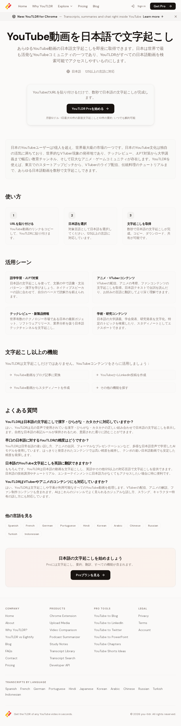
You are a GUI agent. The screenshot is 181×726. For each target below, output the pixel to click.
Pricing (83, 6)
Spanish (13, 525)
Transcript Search (62, 658)
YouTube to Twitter (108, 630)
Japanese (86, 689)
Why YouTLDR (42, 6)
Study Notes (59, 644)
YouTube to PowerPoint (111, 637)
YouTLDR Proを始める (88, 109)
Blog (96, 6)
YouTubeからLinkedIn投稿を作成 (123, 375)
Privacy (143, 616)
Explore (63, 6)
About (9, 623)
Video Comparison (63, 630)
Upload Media (60, 623)
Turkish (12, 534)
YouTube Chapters (107, 644)
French (30, 525)
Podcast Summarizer (65, 637)
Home (22, 6)
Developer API (60, 665)
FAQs (8, 651)
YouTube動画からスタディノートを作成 (42, 388)
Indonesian (32, 534)
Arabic (118, 525)
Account (144, 630)
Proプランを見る (88, 575)
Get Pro (160, 6)
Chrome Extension (63, 616)
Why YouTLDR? (16, 630)
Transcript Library (62, 651)
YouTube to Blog (106, 616)
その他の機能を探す (114, 388)
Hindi (86, 525)
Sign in (142, 6)
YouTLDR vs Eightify (19, 637)
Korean (101, 525)
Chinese (135, 525)
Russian (153, 525)
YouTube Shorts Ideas (110, 651)
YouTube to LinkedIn (108, 623)
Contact (11, 658)
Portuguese (68, 525)
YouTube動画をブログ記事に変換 (37, 375)
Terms (142, 623)
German (47, 525)
